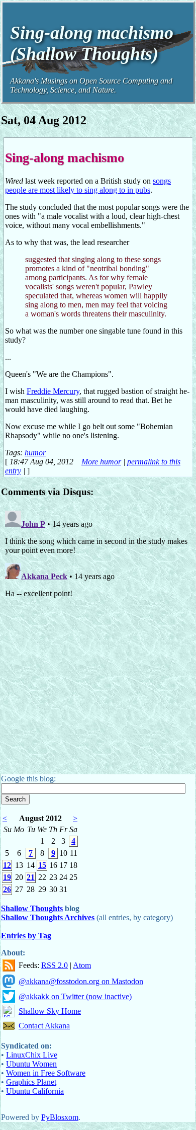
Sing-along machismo (64, 157)
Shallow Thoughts (32, 908)
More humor (101, 461)
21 (31, 877)
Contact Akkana (44, 1025)
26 (7, 889)
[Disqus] (98, 632)
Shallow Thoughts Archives (47, 917)
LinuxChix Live (31, 1055)
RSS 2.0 (54, 965)
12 (7, 865)
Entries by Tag (26, 935)
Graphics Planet (31, 1082)
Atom (82, 965)
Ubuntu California (35, 1091)
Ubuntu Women (31, 1064)
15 (42, 865)
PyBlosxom (59, 1117)
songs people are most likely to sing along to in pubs (88, 185)
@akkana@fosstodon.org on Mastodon (81, 981)
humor (35, 452)
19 (7, 877)
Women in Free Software (45, 1073)
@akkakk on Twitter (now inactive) (75, 996)
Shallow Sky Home (50, 1011)
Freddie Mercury (53, 391)
